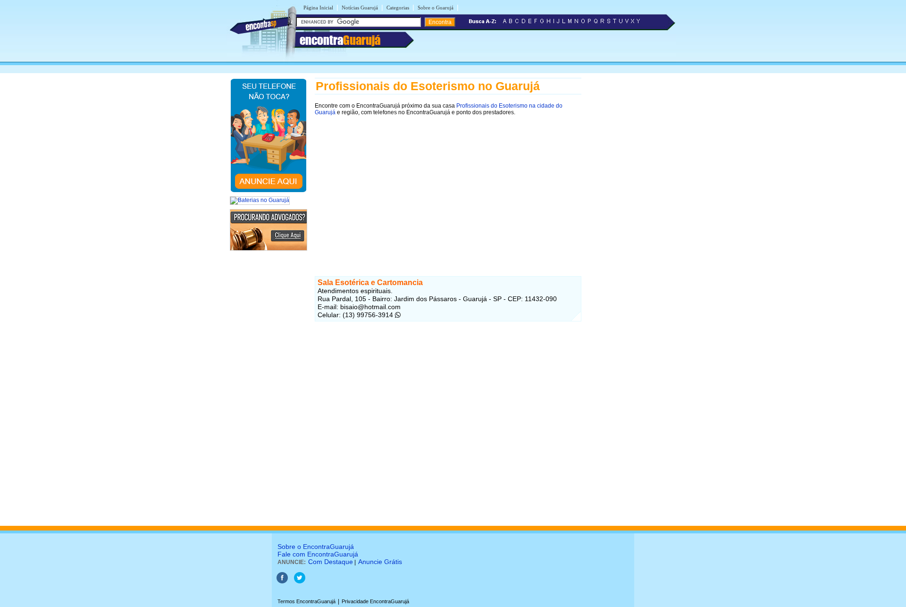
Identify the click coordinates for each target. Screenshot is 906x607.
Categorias (397, 7)
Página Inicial (318, 7)
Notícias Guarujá (360, 7)
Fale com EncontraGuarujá (317, 554)
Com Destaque (330, 561)
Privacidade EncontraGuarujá (375, 601)
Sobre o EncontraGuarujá (315, 546)
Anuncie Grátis (380, 561)
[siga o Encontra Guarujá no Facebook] (282, 581)
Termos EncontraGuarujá (306, 601)
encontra (340, 40)
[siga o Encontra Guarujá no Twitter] (299, 581)
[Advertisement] (448, 187)
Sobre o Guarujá (435, 7)
